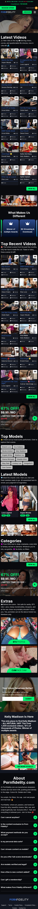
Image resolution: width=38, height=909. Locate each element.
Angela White (7, 455)
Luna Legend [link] (24, 64)
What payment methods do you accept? (14, 833)
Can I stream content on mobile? (15, 849)
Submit (28, 699)
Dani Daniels (6, 467)
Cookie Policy (18, 905)
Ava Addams (18, 447)
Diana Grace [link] (24, 133)
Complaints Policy (30, 905)
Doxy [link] (3, 338)
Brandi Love (6, 447)
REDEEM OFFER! (8, 8)
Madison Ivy (19, 455)
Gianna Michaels (8, 459)
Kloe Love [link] (5, 179)
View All (32, 189)
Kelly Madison (21, 451)
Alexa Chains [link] (6, 292)
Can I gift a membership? (11, 880)
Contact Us (22, 908)
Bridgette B (28, 463)
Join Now (27, 12)
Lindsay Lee (16, 463)
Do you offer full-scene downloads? (16, 857)
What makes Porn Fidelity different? (16, 887)
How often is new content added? (15, 872)
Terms (10, 905)
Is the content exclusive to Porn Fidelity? (14, 825)
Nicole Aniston (7, 451)
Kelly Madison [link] (25, 156)
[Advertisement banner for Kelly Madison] (19, 201)
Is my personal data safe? (12, 842)
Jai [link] (21, 87)
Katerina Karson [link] (7, 361)
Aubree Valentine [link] (26, 384)
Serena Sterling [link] (7, 87)
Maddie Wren (22, 459)
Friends (14, 908)
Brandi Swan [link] (6, 156)
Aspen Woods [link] (6, 62)
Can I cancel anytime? (10, 817)
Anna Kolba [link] (5, 110)
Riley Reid (5, 463)
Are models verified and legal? (14, 864)
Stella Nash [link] (24, 110)
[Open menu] (34, 12)
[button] (36, 502)
